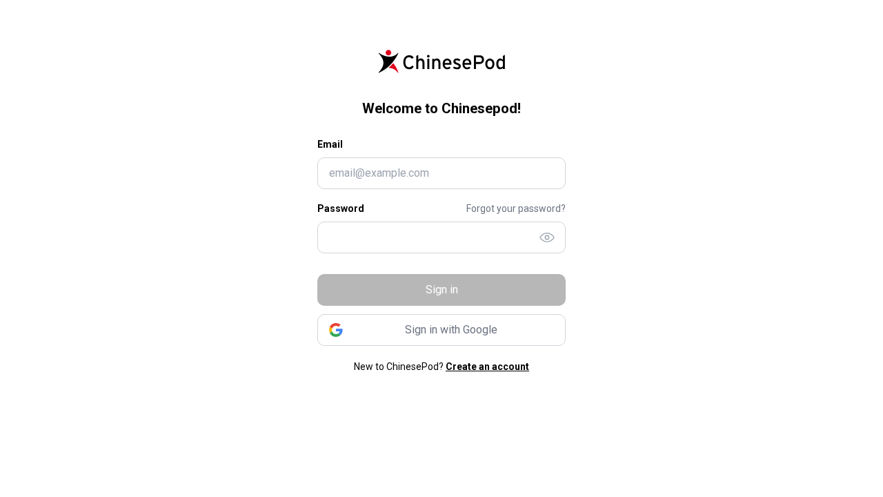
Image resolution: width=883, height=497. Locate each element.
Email (330, 144)
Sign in (442, 289)
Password (340, 208)
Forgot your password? (516, 208)
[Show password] (547, 237)
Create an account (487, 366)
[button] (441, 330)
